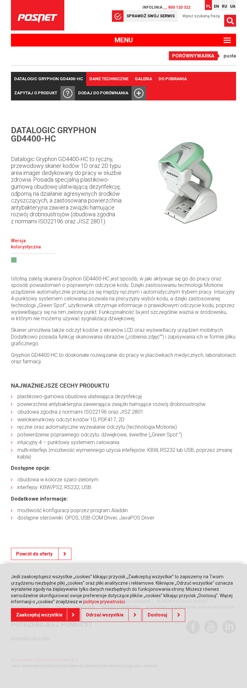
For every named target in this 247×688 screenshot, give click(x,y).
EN (216, 6)
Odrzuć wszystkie (105, 614)
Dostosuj (157, 614)
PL (208, 6)
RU (224, 6)
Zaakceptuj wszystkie (39, 614)
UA (232, 6)
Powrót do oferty (34, 553)
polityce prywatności (104, 601)
